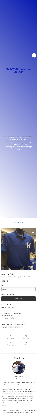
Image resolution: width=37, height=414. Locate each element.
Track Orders (26, 338)
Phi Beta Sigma (13, 277)
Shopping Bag (11, 345)
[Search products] (34, 55)
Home (3, 277)
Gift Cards (26, 345)
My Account (11, 338)
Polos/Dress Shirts (26, 277)
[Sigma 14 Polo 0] (18, 249)
